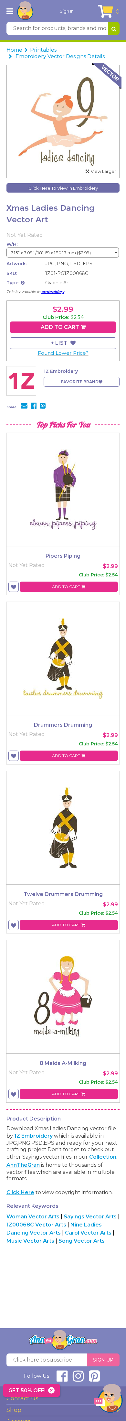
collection (102, 1157)
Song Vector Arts (81, 1241)
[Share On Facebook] (34, 406)
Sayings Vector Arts (91, 1217)
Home (14, 50)
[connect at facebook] (62, 1379)
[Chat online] (108, 1400)
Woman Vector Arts (33, 1217)
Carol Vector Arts (89, 1233)
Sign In (67, 11)
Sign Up (103, 1360)
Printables (43, 50)
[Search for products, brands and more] (114, 28)
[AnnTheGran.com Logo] (25, 11)
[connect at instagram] (78, 1379)
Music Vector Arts (31, 1241)
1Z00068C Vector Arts (37, 1225)
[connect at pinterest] (94, 1379)
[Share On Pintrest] (43, 406)
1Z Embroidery (33, 1136)
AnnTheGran (23, 1165)
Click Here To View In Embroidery (63, 188)
